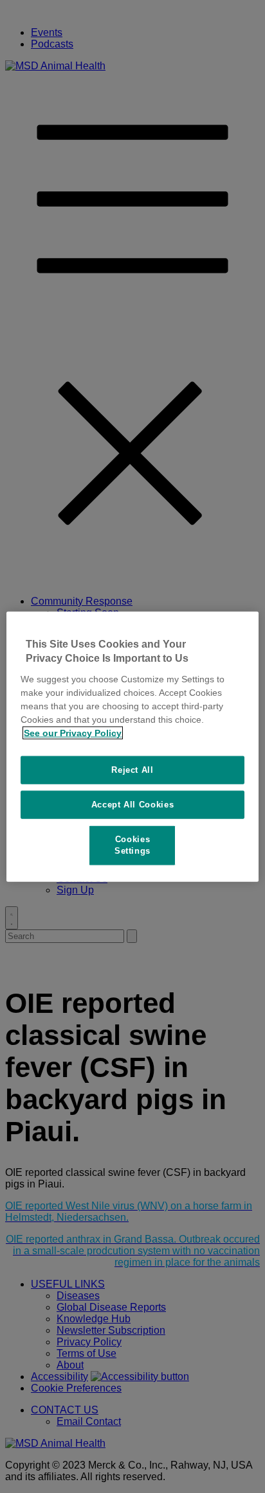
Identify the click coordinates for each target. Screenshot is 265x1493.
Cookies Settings (132, 845)
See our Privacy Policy (73, 732)
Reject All (132, 769)
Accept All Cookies (132, 804)
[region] (132, 747)
